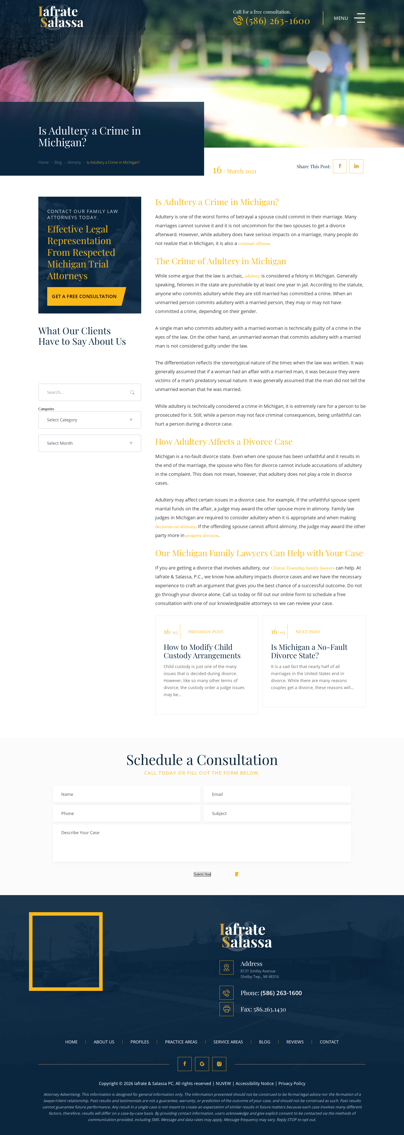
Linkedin (356, 166)
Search (132, 392)
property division (201, 535)
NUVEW (223, 1083)
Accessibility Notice (255, 1083)
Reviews (295, 1041)
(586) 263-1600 (278, 20)
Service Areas (228, 1041)
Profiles (139, 1041)
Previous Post (206, 632)
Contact (329, 1041)
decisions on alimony (175, 526)
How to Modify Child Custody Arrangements (202, 651)
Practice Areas (181, 1041)
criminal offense (253, 243)
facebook (340, 166)
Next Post (308, 632)
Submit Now (202, 874)
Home (71, 1041)
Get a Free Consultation (84, 296)
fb (185, 1064)
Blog (264, 1041)
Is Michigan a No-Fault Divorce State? (309, 651)
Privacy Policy (291, 1083)
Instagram (219, 1064)
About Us (104, 1041)
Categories (46, 409)
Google (202, 1064)
